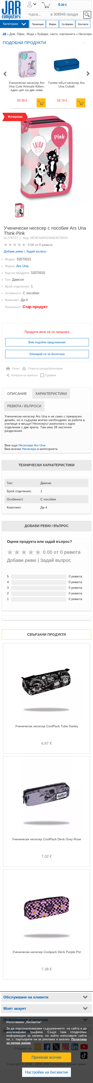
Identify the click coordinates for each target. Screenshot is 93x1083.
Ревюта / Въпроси (24, 406)
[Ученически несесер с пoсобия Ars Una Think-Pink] (46, 157)
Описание (17, 394)
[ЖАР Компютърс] (11, 10)
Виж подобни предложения (46, 342)
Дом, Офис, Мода (21, 34)
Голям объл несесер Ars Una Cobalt (66, 84)
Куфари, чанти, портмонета (56, 34)
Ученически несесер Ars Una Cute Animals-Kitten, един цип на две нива (26, 86)
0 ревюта (46, 245)
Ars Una (22, 266)
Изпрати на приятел (24, 375)
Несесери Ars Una (32, 445)
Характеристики (51, 394)
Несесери (85, 34)
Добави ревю (13, 251)
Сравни (50, 375)
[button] (4, 74)
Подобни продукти (24, 42)
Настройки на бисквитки (46, 1072)
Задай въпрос (36, 251)
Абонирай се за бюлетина (47, 354)
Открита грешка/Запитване (45, 368)
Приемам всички (46, 1057)
